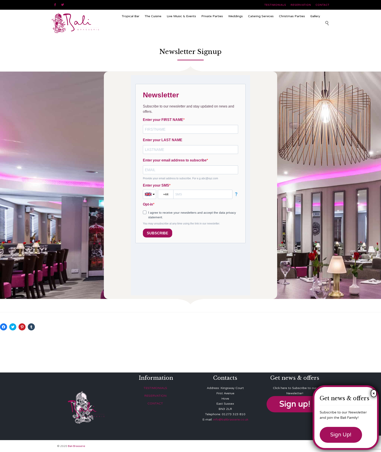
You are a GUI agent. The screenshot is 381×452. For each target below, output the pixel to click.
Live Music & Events (181, 16)
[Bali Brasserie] (85, 23)
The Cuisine (153, 16)
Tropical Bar (130, 16)
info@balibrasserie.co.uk (230, 419)
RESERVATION (155, 396)
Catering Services (261, 16)
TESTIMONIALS (155, 388)
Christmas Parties (292, 16)
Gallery (315, 16)
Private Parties (212, 16)
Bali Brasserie (76, 446)
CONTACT (155, 403)
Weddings (235, 16)
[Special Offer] (221, 29)
